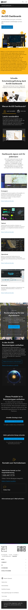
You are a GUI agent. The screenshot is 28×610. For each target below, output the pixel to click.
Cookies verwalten (6, 600)
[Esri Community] (18, 550)
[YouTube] (24, 550)
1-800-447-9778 (8, 475)
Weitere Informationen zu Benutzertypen (12, 362)
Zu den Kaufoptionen (7, 27)
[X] (21, 547)
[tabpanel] (14, 128)
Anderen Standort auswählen (9, 481)
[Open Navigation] (26, 2)
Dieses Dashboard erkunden (7, 201)
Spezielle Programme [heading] (6, 571)
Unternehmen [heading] (4, 568)
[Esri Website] (4, 2)
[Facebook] (18, 547)
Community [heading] (4, 562)
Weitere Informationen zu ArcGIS (10, 365)
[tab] (9, 111)
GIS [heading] (2, 565)
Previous (7, 334)
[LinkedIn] (24, 547)
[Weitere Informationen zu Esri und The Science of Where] (4, 549)
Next (20, 334)
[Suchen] (23, 2)
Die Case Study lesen (14, 327)
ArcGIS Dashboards (6, 6)
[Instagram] (21, 550)
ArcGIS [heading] (2, 559)
